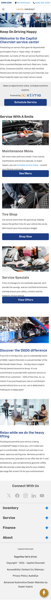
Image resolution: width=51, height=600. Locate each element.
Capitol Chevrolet (36, 563)
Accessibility (13, 570)
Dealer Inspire (25, 587)
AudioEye (33, 576)
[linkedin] (34, 496)
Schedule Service (25, 102)
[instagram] (25, 496)
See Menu (25, 173)
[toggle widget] (44, 593)
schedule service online (27, 165)
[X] (9, 496)
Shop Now (25, 236)
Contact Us (27, 570)
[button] (33, 576)
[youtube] (42, 496)
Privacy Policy (20, 576)
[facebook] (17, 496)
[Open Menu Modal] (3, 9)
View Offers (25, 300)
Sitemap (38, 570)
